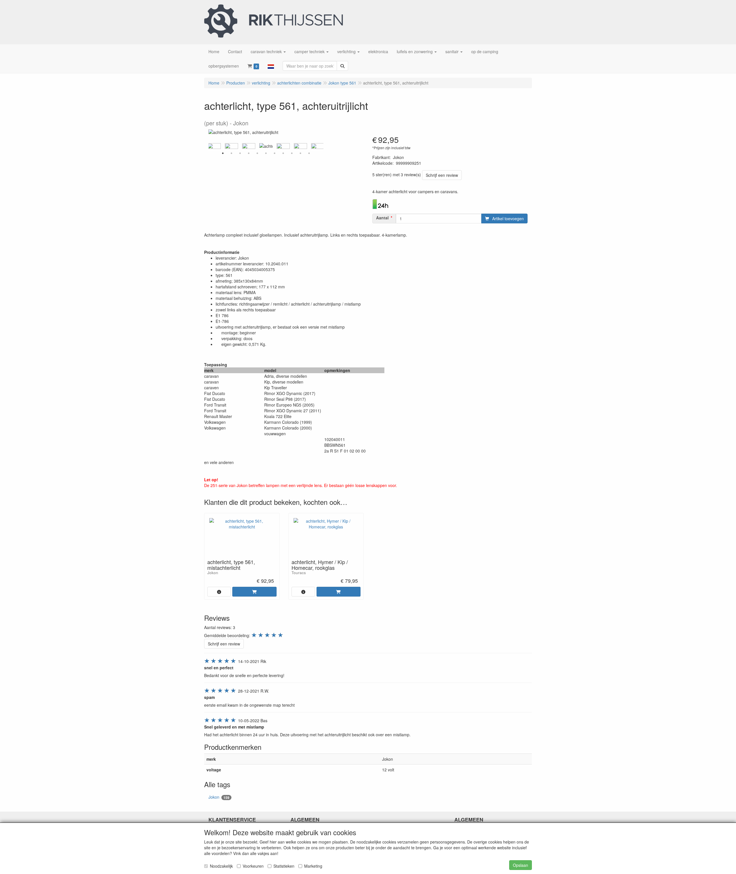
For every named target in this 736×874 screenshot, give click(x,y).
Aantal (382, 218)
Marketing (313, 866)
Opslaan (520, 865)
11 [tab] (309, 153)
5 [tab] (257, 153)
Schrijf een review (442, 175)
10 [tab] (300, 153)
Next (325, 146)
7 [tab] (274, 153)
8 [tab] (283, 153)
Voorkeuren (253, 866)
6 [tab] (266, 153)
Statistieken (283, 866)
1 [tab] (223, 153)
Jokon (218, 797)
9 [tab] (292, 153)
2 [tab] (231, 153)
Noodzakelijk (221, 866)
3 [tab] (240, 153)
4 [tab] (249, 153)
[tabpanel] (266, 146)
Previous (207, 146)
